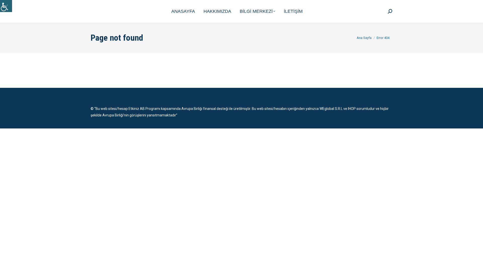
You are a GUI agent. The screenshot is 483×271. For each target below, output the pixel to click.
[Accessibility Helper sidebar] (6, 6)
